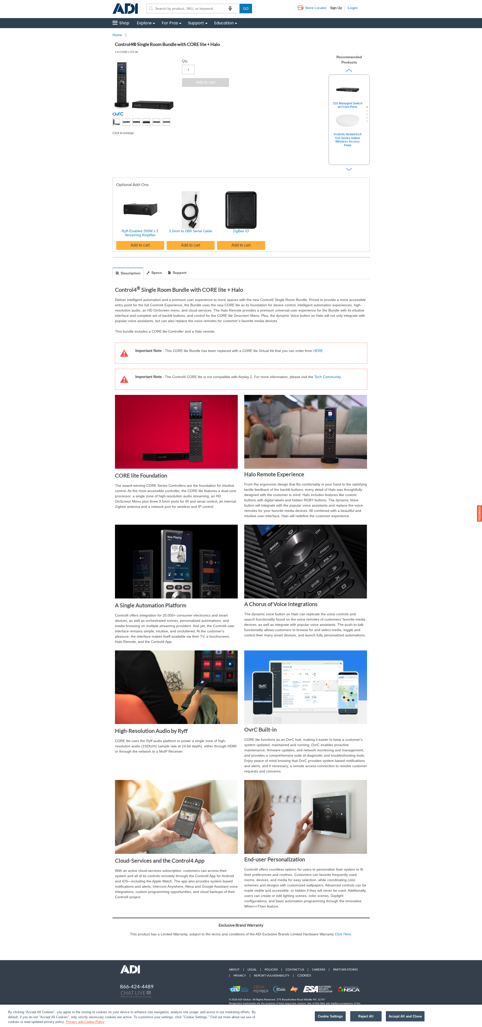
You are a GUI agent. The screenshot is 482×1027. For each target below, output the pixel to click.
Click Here (343, 934)
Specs (156, 273)
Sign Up (336, 8)
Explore (144, 23)
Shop (124, 23)
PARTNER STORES (345, 969)
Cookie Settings (330, 1016)
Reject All (365, 1016)
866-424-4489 (137, 986)
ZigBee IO (241, 231)
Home (117, 35)
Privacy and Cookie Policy (85, 1022)
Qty (185, 61)
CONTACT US (295, 969)
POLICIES (271, 969)
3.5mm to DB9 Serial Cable (190, 231)
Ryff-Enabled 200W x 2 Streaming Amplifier (140, 233)
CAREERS (318, 969)
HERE (318, 351)
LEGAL (252, 969)
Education (224, 23)
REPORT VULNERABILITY (271, 975)
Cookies (304, 975)
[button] (479, 513)
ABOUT (234, 969)
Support (196, 23)
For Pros (170, 23)
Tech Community (327, 377)
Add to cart (140, 245)
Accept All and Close (405, 1016)
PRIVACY (239, 975)
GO (246, 9)
